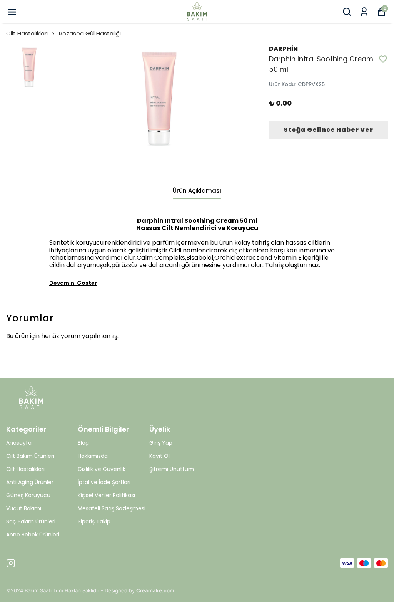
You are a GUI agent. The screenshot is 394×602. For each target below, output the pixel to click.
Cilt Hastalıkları (27, 33)
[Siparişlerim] (364, 12)
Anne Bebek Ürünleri (32, 534)
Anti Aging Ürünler (29, 482)
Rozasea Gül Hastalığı (90, 33)
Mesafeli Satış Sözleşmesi (111, 508)
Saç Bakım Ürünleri (30, 521)
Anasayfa (19, 443)
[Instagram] (10, 563)
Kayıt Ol (159, 456)
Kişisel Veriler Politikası (106, 495)
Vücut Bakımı (23, 508)
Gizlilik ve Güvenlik (101, 469)
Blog (83, 443)
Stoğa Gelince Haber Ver (328, 129)
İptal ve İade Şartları (104, 482)
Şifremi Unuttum (171, 469)
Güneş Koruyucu (28, 495)
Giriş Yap (160, 443)
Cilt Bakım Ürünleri (30, 456)
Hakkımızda (93, 456)
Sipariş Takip (94, 521)
